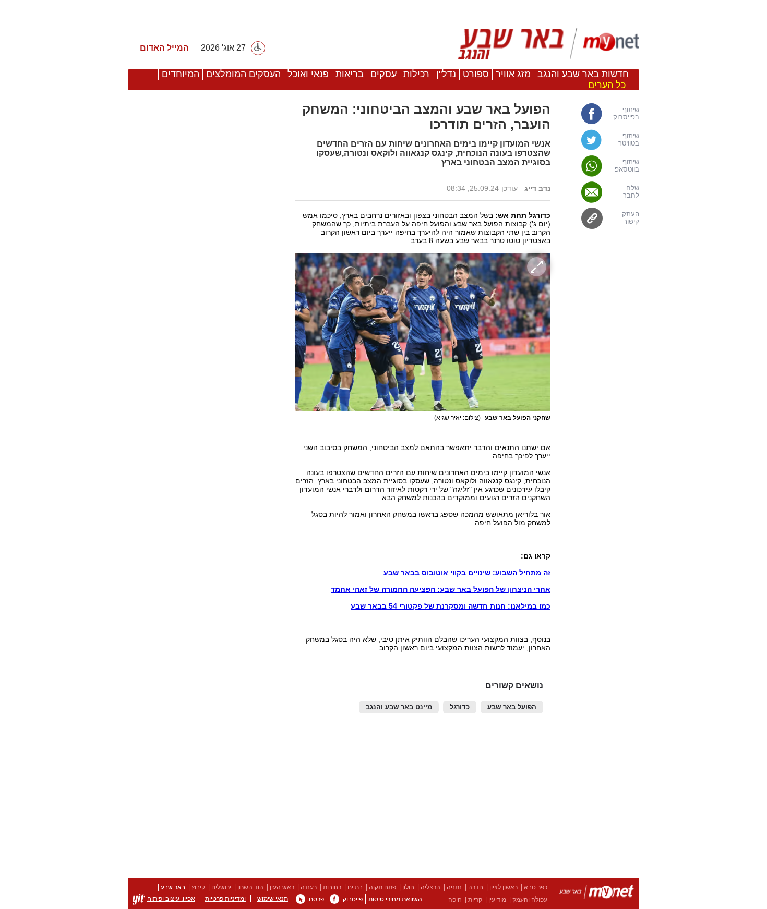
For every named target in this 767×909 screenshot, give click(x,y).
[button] (206, 630)
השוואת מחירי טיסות (395, 899)
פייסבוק (353, 899)
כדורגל (460, 707)
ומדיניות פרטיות (225, 898)
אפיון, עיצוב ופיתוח (171, 898)
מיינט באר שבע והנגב (399, 707)
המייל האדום (164, 47)
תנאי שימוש (272, 898)
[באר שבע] (544, 43)
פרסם (316, 899)
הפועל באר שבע (511, 707)
